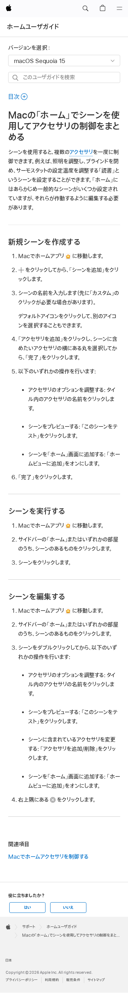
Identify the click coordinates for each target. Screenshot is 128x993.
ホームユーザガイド (33, 27)
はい (27, 907)
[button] (85, 8)
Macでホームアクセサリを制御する (48, 857)
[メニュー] (119, 8)
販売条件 (73, 980)
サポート (28, 926)
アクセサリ (81, 152)
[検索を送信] (16, 78)
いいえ (68, 907)
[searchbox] (64, 77)
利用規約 (52, 980)
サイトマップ (96, 980)
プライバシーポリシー (22, 980)
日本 (8, 960)
